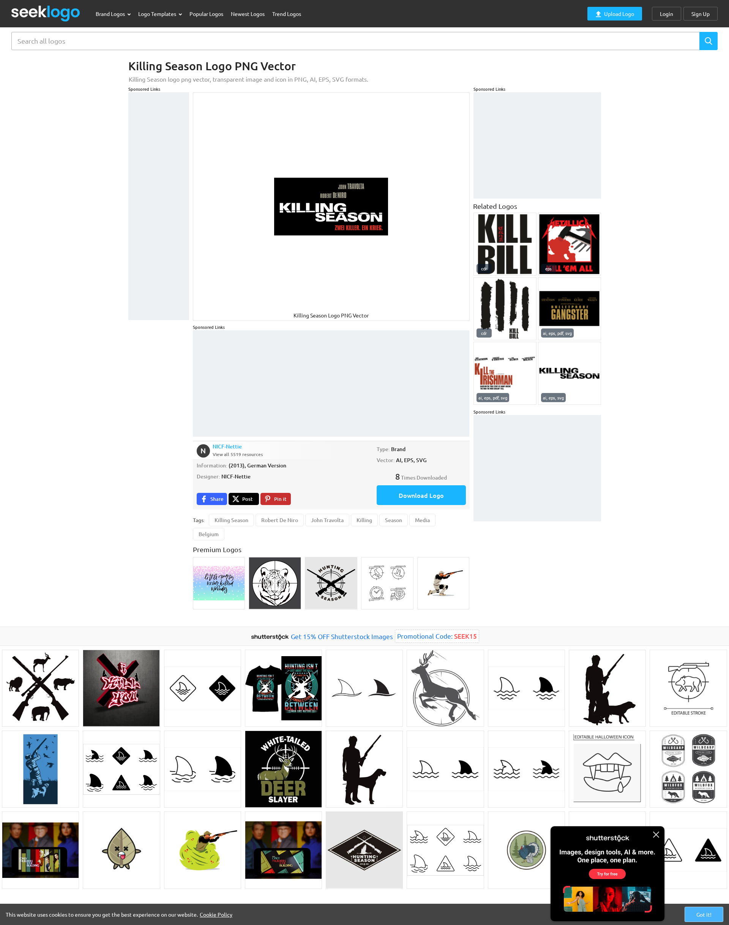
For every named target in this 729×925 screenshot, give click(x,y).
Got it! (704, 914)
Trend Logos (286, 13)
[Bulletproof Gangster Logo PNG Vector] (569, 308)
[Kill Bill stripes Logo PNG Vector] (504, 308)
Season (393, 520)
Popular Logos (206, 13)
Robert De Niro (279, 520)
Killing (364, 520)
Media (422, 520)
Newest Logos (248, 13)
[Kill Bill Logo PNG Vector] (504, 244)
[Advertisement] (158, 206)
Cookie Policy (216, 914)
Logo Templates (157, 13)
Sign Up (700, 13)
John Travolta (327, 520)
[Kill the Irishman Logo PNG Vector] (504, 373)
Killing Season (231, 520)
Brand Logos (111, 13)
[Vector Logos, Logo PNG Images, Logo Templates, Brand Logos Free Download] (45, 13)
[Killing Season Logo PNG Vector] (569, 373)
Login (666, 13)
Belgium (209, 534)
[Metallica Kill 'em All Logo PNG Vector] (569, 244)
